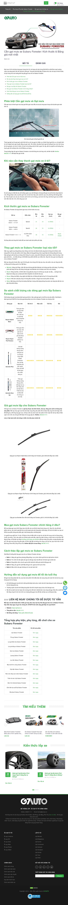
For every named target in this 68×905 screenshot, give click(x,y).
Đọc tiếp (7, 783)
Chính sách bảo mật (9, 871)
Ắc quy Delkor (7, 850)
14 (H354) (50, 221)
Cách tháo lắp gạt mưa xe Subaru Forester (18, 91)
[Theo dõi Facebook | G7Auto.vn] (36, 867)
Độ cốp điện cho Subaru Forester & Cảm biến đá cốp (53, 732)
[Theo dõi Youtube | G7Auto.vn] (51, 867)
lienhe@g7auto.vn (42, 812)
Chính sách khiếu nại (9, 882)
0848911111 (28, 812)
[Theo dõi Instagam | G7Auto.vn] (47, 867)
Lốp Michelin (38, 836)
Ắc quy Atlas (7, 844)
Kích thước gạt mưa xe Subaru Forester (17, 81)
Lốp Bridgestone (39, 839)
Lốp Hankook (38, 847)
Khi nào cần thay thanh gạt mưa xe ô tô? (17, 79)
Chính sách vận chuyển (10, 874)
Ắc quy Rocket (8, 847)
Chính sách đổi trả (9, 877)
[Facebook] (65, 593)
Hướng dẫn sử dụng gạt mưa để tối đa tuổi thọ (19, 93)
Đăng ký (59, 876)
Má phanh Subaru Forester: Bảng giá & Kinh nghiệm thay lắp (13, 732)
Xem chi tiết (52, 815)
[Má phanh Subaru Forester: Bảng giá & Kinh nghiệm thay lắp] (13, 720)
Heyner (9, 278)
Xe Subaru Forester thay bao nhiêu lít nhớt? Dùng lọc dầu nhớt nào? (33, 732)
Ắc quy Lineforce (8, 836)
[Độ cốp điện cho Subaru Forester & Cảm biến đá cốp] (54, 720)
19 (42, 221)
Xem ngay (35, 632)
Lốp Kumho (38, 842)
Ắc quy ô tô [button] (8, 833)
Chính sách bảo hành (9, 869)
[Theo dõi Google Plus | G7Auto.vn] (44, 867)
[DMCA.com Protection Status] (34, 888)
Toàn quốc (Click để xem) (25, 613)
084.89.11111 (43, 415)
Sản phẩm (60, 4)
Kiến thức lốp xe (35, 745)
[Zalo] (65, 588)
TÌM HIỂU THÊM (34, 706)
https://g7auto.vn (17, 608)
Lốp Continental (39, 844)
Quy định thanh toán (9, 879)
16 (42, 235)
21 (36, 221)
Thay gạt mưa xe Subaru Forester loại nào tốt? (19, 84)
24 (36, 228)
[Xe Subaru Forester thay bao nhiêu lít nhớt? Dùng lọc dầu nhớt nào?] (34, 720)
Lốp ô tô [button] (38, 833)
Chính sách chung (9, 866)
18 (42, 228)
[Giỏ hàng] (55, 3)
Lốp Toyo (37, 855)
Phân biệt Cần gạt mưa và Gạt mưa (16, 76)
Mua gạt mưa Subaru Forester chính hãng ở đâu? (20, 89)
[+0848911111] (65, 583)
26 (36, 235)
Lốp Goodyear (39, 850)
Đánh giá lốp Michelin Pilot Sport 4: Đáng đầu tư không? (53, 774)
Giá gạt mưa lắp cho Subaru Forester (16, 86)
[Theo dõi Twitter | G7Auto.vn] (40, 867)
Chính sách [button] (8, 863)
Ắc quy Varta (7, 842)
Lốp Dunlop (38, 852)
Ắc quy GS (7, 839)
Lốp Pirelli (37, 858)
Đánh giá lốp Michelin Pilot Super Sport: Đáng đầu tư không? (20, 775)
